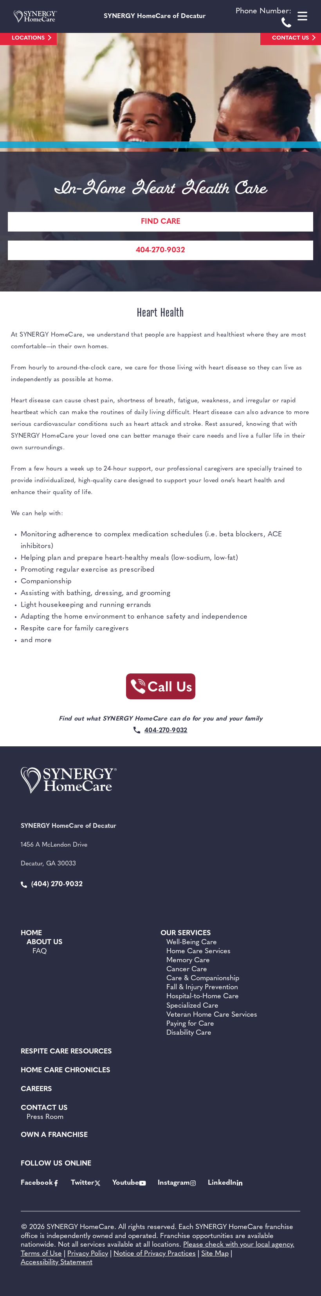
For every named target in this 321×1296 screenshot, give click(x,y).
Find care (160, 222)
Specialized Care (192, 1006)
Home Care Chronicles (65, 1070)
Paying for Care (190, 1024)
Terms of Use (41, 1254)
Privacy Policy (87, 1254)
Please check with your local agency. (238, 1245)
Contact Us (290, 38)
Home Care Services (198, 951)
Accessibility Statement (56, 1262)
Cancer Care (186, 969)
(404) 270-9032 (56, 884)
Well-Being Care (191, 942)
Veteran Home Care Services (211, 1015)
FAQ (39, 951)
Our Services (185, 933)
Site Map (215, 1254)
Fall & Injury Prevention (202, 987)
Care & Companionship (202, 978)
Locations (28, 38)
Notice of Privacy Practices (155, 1254)
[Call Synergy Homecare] (160, 688)
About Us (45, 942)
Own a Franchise (54, 1135)
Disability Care (188, 1033)
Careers (36, 1089)
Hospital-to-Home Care (202, 996)
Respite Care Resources (66, 1051)
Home (31, 933)
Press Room (45, 1117)
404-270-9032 (160, 250)
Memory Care (188, 960)
